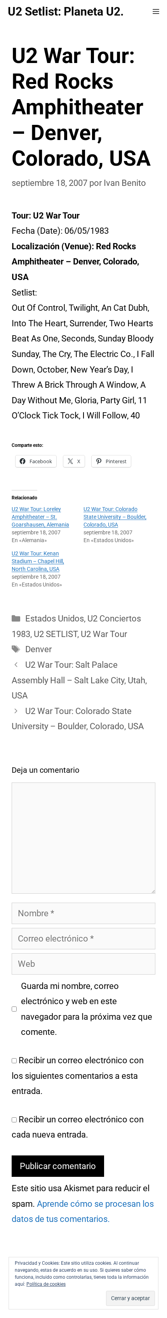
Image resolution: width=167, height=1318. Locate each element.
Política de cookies (46, 1284)
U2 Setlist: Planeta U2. (66, 11)
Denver (38, 649)
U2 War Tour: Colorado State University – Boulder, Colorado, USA (115, 517)
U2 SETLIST (55, 634)
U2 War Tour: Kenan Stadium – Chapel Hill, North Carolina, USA (38, 561)
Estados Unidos (54, 618)
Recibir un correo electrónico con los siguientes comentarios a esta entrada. (78, 1075)
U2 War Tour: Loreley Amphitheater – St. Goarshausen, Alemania (40, 517)
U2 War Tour (104, 634)
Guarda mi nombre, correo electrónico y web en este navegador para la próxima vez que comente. (86, 1009)
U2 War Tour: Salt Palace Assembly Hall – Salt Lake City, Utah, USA (79, 680)
